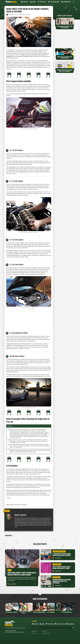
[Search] (73, 627)
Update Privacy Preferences (10, 630)
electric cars (48, 491)
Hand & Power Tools (54, 2)
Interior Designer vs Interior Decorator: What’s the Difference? (61, 581)
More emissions (18, 431)
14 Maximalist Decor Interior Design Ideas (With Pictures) (61, 555)
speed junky (21, 449)
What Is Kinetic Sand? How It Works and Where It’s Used (61, 568)
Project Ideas (43, 2)
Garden (34, 2)
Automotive (25, 2)
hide (14, 535)
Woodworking (67, 2)
